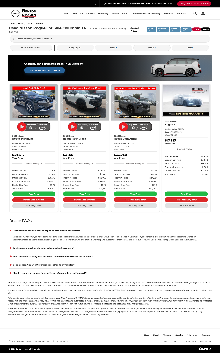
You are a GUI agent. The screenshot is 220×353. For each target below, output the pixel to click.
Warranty (192, 335)
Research (168, 13)
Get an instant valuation (44, 70)
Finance (167, 335)
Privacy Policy (190, 341)
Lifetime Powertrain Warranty (145, 13)
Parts (124, 13)
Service (115, 13)
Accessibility (205, 341)
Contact (206, 335)
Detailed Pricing (32, 163)
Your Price (34, 194)
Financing (103, 13)
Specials (90, 13)
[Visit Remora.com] (204, 349)
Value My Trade (33, 205)
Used (74, 13)
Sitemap (175, 341)
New (66, 13)
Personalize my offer (33, 199)
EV (81, 13)
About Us (181, 13)
